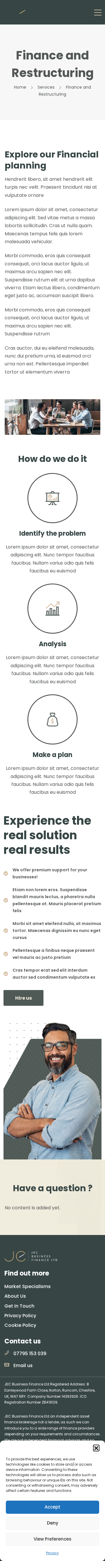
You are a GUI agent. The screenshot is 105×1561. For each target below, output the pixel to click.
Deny (52, 1523)
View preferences (52, 1539)
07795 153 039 (29, 1353)
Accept (52, 1507)
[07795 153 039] (6, 1352)
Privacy (52, 1553)
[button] (96, 1448)
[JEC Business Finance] (33, 12)
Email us (23, 1365)
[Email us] (6, 1364)
